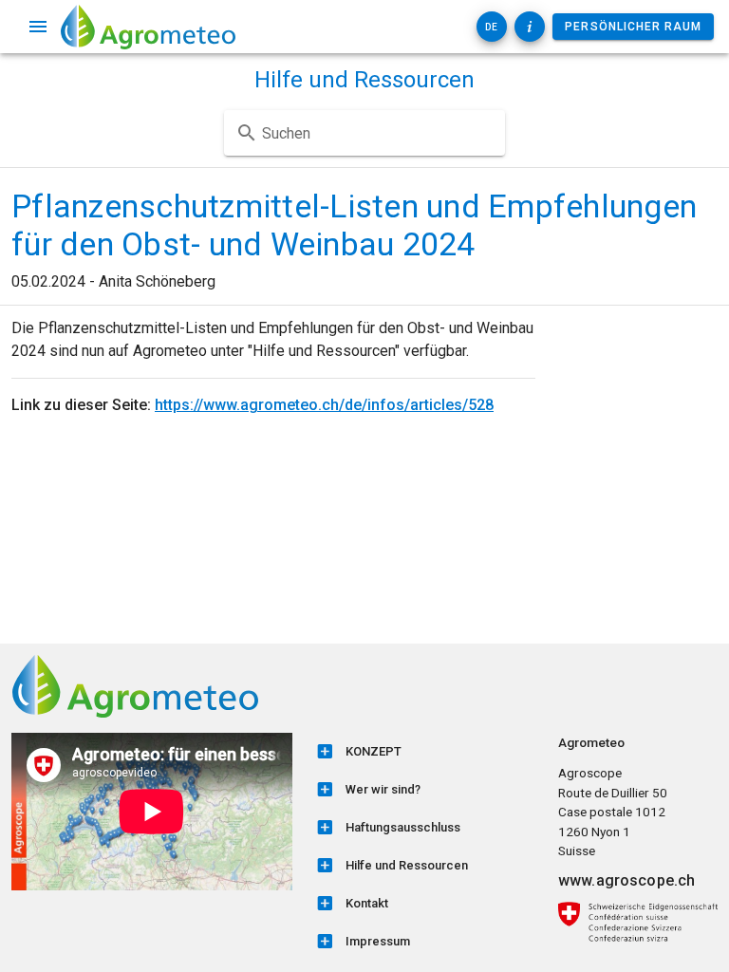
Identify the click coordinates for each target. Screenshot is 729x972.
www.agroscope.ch (626, 880)
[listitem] (425, 752)
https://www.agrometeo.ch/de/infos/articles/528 (324, 405)
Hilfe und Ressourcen (364, 79)
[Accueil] (148, 26)
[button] (492, 26)
